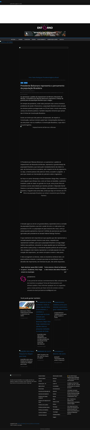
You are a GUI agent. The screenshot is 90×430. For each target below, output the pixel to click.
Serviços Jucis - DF (42, 383)
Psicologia (55, 406)
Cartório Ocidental (43, 412)
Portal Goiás (41, 388)
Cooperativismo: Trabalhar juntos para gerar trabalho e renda (60, 315)
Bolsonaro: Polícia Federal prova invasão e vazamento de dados (27, 313)
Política (25, 82)
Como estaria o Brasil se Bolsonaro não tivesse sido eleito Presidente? (55, 269)
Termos (28, 423)
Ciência (54, 381)
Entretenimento (41, 39)
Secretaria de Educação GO (44, 391)
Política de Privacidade (34, 423)
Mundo (54, 396)
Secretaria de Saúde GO (44, 394)
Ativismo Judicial (24, 92)
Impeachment (34, 92)
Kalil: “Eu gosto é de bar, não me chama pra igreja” (42, 356)
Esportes (55, 391)
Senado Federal (42, 375)
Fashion (34, 39)
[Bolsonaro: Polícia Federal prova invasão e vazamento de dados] (26, 302)
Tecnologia (27, 39)
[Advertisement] (45, 14)
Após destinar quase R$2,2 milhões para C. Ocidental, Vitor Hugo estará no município (32, 269)
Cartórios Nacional (43, 415)
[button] (15, 39)
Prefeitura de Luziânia (43, 404)
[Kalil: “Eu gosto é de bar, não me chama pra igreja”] (43, 351)
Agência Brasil (42, 386)
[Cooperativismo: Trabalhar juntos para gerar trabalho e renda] (60, 302)
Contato (61, 39)
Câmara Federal (42, 378)
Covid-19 (55, 383)
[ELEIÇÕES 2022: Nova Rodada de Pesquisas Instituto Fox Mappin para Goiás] (26, 351)
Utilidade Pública (56, 414)
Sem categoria (56, 409)
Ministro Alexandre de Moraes (42, 92)
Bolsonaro (29, 92)
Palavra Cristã (56, 401)
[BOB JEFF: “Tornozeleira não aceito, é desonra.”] (60, 351)
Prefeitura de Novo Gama (44, 407)
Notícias (13, 39)
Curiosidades (55, 386)
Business (55, 378)
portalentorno (32, 90)
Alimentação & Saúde (52, 39)
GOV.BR (40, 381)
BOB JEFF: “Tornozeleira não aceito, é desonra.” (59, 358)
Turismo (20, 39)
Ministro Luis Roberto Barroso (53, 92)
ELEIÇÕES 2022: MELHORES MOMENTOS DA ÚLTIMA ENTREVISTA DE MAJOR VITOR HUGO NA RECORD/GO (43, 339)
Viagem (54, 417)
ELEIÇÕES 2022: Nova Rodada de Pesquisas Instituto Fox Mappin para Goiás (27, 362)
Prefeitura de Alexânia (43, 409)
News (22, 82)
